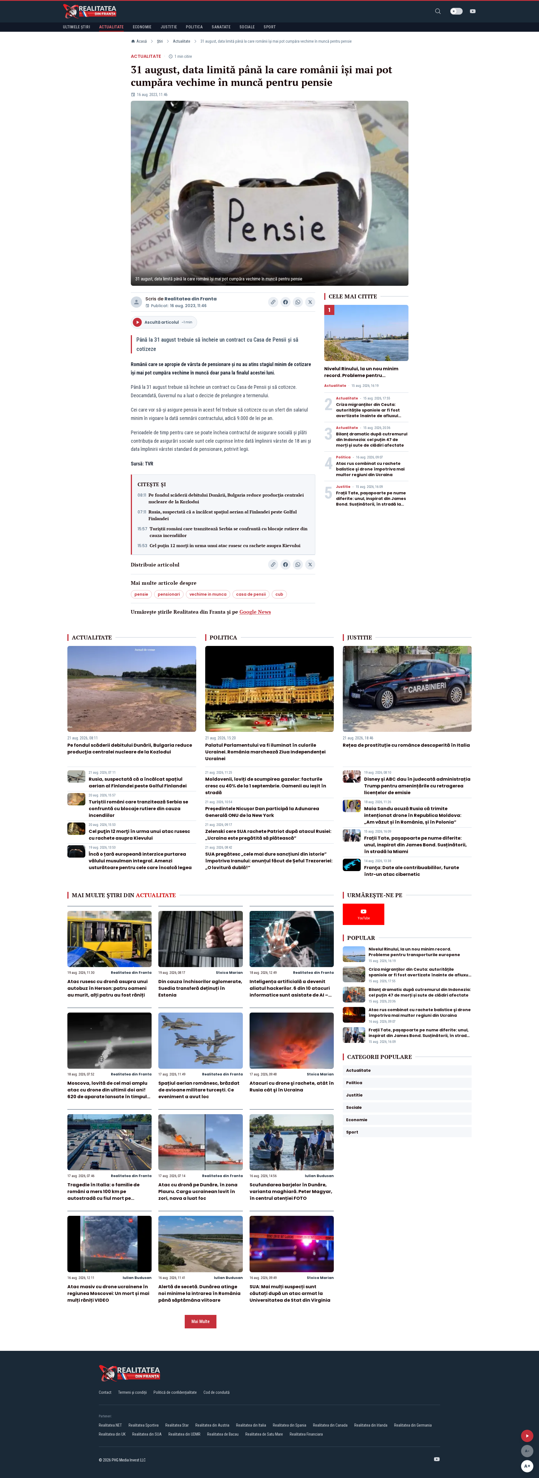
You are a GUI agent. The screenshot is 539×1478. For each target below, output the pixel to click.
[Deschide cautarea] (438, 11)
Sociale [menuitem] (247, 27)
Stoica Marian (229, 972)
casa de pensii (251, 594)
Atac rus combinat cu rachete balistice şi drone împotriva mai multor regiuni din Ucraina (370, 469)
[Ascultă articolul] (527, 1436)
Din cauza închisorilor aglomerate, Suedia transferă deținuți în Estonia (200, 988)
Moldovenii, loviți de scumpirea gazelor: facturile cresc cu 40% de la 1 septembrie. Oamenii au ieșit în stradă (265, 786)
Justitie (343, 487)
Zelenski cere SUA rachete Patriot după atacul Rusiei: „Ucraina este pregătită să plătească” (268, 834)
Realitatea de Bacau (223, 1434)
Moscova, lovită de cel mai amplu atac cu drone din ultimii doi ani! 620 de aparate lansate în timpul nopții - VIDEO (107, 1093)
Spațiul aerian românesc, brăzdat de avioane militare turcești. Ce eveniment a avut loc (198, 1090)
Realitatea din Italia (251, 1425)
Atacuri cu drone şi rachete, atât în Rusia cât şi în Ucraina (292, 1086)
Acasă (141, 41)
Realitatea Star (177, 1425)
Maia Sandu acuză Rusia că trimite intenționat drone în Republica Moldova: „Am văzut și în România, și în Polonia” (412, 815)
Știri (160, 41)
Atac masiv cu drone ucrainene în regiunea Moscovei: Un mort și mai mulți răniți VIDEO (108, 1293)
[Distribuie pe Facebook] (285, 302)
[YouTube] (472, 11)
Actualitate (181, 41)
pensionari (169, 594)
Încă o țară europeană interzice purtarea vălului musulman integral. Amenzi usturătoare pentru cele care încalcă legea (140, 861)
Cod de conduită (217, 1392)
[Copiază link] (273, 302)
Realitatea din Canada (330, 1425)
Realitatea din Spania (289, 1425)
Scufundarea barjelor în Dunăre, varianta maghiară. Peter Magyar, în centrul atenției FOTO (291, 1191)
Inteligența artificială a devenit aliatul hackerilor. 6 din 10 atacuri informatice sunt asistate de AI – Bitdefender (290, 991)
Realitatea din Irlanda (370, 1425)
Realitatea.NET (110, 1425)
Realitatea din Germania (413, 1425)
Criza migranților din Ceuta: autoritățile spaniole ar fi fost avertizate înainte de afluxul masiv (368, 413)
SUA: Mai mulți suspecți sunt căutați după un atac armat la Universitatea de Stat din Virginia (290, 1293)
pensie (141, 594)
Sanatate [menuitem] (221, 27)
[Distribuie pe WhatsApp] (298, 302)
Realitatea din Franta (191, 299)
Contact (105, 1392)
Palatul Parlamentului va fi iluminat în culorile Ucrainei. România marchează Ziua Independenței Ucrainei (265, 752)
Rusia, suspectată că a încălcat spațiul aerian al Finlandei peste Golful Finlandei (223, 515)
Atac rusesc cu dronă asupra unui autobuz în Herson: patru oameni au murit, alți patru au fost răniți (107, 988)
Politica (343, 457)
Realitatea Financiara (306, 1434)
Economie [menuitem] (142, 27)
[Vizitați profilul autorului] (136, 302)
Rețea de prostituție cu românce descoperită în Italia (406, 745)
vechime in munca (208, 594)
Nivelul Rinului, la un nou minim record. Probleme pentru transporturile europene (361, 375)
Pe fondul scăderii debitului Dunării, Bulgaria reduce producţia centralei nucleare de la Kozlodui (226, 498)
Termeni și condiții (132, 1392)
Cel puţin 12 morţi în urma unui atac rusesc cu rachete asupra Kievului (225, 545)
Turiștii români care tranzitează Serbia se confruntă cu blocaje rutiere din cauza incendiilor (228, 532)
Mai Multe (200, 1321)
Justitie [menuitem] (169, 27)
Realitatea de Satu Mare (264, 1434)
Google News (255, 611)
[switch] (456, 11)
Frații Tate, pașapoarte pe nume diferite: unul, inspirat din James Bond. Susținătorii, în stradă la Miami (371, 501)
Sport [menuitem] (270, 27)
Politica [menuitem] (194, 27)
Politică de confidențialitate (175, 1392)
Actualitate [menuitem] (111, 27)
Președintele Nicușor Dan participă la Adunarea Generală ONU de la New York (262, 812)
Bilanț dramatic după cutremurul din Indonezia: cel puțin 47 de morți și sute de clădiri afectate (371, 439)
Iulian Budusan (319, 1175)
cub (279, 594)
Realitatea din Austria (212, 1425)
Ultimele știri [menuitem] (76, 27)
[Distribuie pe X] (310, 302)
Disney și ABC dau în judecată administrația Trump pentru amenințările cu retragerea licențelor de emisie (417, 786)
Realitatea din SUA (147, 1434)
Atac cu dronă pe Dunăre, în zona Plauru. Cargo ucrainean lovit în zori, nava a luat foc (197, 1191)
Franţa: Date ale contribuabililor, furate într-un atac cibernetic (411, 871)
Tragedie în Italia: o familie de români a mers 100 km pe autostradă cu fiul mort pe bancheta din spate (103, 1195)
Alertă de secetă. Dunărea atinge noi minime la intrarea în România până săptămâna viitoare (199, 1293)
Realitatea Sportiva (144, 1425)
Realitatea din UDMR (184, 1434)
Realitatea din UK (112, 1434)
